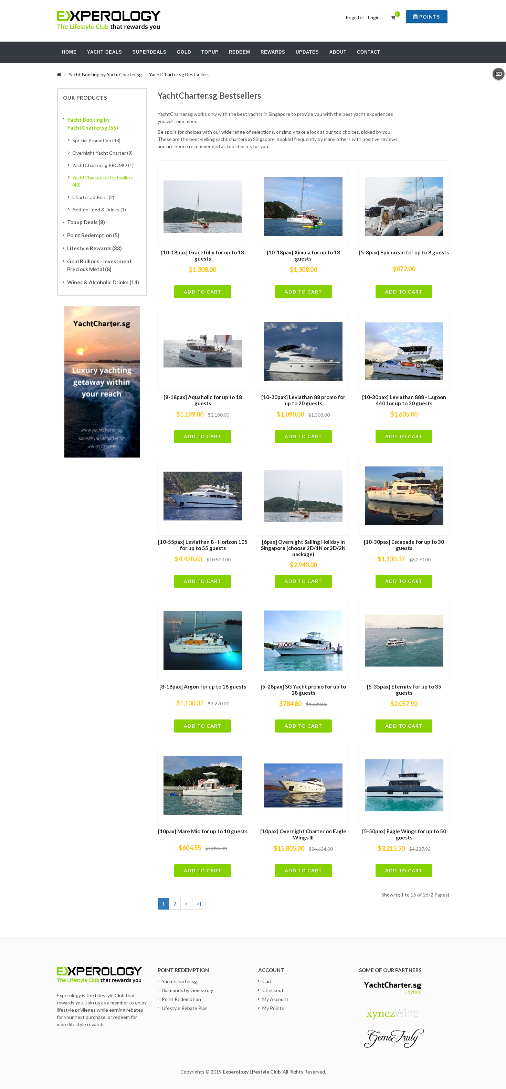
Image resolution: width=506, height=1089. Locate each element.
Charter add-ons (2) (93, 197)
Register (355, 17)
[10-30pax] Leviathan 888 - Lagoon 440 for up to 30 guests (404, 400)
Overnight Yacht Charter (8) (102, 153)
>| (199, 903)
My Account (275, 999)
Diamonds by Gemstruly (187, 990)
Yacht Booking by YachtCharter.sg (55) (92, 124)
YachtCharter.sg (179, 981)
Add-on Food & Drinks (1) (99, 209)
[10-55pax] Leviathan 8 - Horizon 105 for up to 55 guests (202, 545)
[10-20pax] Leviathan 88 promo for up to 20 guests (303, 400)
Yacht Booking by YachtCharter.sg (105, 74)
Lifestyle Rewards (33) (94, 248)
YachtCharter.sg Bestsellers (179, 74)
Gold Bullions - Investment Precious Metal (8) (99, 265)
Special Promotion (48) (96, 140)
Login (374, 17)
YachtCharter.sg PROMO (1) (103, 165)
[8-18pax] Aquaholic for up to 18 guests (203, 400)
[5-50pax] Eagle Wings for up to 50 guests (404, 834)
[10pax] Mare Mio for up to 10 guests (202, 831)
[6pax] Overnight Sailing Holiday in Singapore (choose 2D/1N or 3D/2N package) (303, 548)
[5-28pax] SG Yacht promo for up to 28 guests (303, 689)
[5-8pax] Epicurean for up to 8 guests (404, 252)
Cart (267, 981)
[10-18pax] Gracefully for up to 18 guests (202, 255)
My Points (273, 1008)
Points (429, 17)
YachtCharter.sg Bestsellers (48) (102, 181)
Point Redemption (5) (93, 235)
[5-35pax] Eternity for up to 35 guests (404, 689)
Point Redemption (181, 999)
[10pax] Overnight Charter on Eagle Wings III (303, 834)
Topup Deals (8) (86, 222)
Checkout (273, 990)
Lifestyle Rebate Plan (185, 1008)
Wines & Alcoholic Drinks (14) (103, 282)
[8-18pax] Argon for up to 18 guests (202, 686)
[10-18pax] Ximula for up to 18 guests (303, 255)
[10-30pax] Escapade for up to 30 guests (404, 545)
